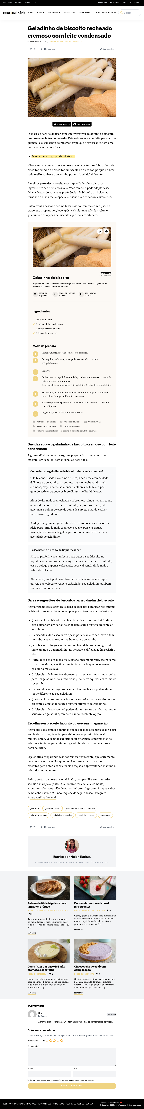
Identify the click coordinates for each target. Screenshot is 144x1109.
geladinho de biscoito (62, 815)
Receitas (68, 12)
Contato (18, 3)
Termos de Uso (44, 1104)
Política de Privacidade (25, 1104)
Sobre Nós (7, 3)
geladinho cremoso (38, 815)
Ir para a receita (63, 124)
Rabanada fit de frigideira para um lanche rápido (47, 904)
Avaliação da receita (36, 1040)
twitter (137, 3)
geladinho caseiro (52, 808)
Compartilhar (108, 49)
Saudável (63, 911)
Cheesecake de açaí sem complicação (90, 968)
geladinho (34, 808)
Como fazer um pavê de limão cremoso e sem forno (46, 968)
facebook (102, 3)
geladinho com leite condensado (80, 808)
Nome (31, 1068)
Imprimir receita (83, 124)
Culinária (53, 12)
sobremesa (105, 815)
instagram (114, 3)
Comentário (33, 1046)
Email (75, 1068)
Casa (39, 12)
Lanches (53, 911)
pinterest (126, 3)
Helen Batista (80, 857)
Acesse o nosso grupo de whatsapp (53, 156)
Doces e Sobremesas (60, 42)
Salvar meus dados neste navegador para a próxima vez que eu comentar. (62, 1080)
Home (30, 12)
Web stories (85, 12)
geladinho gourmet (86, 815)
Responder (112, 1014)
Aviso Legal (58, 1104)
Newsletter (30, 3)
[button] (106, 231)
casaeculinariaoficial (43, 797)
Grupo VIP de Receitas (105, 12)
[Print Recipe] (100, 231)
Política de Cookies (75, 1104)
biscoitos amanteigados (50, 689)
